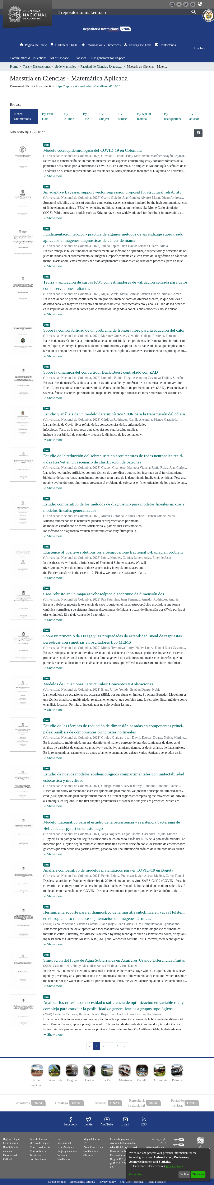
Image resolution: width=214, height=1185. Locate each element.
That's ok (198, 1174)
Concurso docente (40, 1147)
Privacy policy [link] (107, 1181)
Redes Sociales (65, 1147)
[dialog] (168, 1165)
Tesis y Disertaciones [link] (37, 66)
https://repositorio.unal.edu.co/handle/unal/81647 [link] (88, 86)
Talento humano (39, 1138)
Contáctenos (90, 1151)
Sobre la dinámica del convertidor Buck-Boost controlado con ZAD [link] (100, 372)
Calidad (7, 1159)
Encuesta (62, 1155)
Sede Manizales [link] (65, 66)
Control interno (38, 1151)
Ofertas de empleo (40, 1142)
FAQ (85, 1142)
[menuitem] (60, 58)
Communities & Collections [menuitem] (28, 58)
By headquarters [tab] (172, 116)
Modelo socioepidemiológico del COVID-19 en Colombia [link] (92, 150)
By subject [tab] (122, 116)
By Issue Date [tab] (48, 116)
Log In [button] (199, 48)
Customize (135, 1174)
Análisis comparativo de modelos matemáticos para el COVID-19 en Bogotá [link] (108, 870)
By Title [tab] (86, 116)
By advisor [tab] (194, 116)
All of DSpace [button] (59, 58)
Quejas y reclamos (67, 1151)
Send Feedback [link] (157, 1181)
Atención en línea (93, 1147)
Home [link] (14, 66)
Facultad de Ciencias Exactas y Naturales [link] (101, 66)
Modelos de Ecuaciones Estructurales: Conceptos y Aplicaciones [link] (98, 684)
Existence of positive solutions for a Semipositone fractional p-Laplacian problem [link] (113, 552)
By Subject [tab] (104, 116)
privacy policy (174, 1166)
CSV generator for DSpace (107, 58)
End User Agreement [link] (132, 1181)
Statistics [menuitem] (80, 58)
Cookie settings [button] (57, 1181)
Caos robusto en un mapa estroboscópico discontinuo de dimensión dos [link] (103, 594)
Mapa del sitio (91, 1138)
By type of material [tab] (144, 116)
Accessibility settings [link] (82, 1181)
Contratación (10, 1142)
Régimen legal (11, 1138)
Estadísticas (63, 1159)
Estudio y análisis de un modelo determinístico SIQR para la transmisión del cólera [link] (114, 414)
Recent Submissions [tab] (22, 116)
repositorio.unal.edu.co (83, 12)
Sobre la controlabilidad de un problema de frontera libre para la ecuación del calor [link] (114, 330)
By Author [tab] (69, 116)
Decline (184, 1174)
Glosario (88, 1155)
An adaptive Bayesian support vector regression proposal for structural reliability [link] (112, 192)
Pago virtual (10, 1155)
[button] (200, 4)
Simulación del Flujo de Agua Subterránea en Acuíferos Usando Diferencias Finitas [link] (114, 960)
